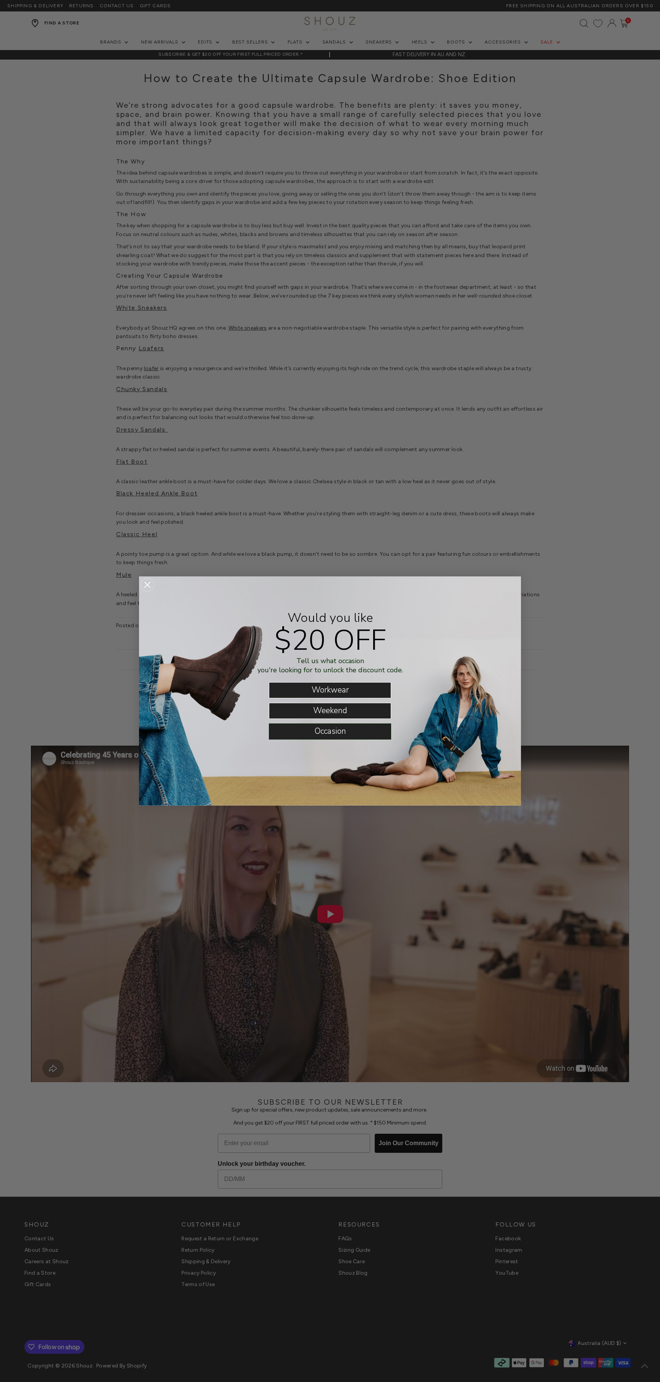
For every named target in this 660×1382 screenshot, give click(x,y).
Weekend (330, 710)
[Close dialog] (147, 585)
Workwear (330, 690)
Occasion (330, 731)
